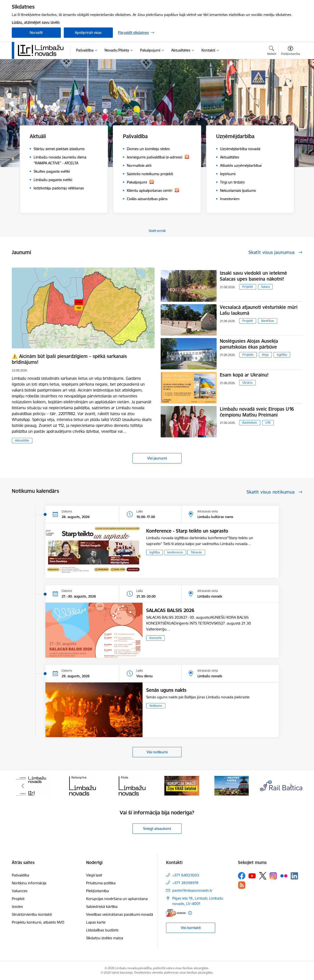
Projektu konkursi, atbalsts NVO (38, 922)
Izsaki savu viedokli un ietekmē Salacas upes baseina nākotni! (253, 276)
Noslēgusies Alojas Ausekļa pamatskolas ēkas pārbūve (249, 344)
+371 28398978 (185, 882)
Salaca (265, 286)
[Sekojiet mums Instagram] (273, 875)
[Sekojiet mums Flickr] (284, 875)
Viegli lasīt (94, 875)
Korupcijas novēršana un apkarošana (117, 898)
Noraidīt (36, 32)
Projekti (247, 286)
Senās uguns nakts (166, 690)
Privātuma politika (101, 883)
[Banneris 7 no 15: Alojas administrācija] (82, 785)
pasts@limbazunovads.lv (192, 890)
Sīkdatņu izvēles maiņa (104, 938)
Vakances (19, 891)
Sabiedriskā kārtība (102, 906)
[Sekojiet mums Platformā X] (262, 875)
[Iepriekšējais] (23, 786)
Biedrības (267, 321)
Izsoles (17, 906)
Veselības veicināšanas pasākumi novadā (119, 914)
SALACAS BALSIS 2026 (170, 610)
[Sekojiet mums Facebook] (241, 875)
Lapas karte (95, 922)
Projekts (248, 354)
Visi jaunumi (157, 458)
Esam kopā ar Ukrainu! (244, 375)
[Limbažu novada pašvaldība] (42, 50)
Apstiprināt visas (88, 32)
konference (175, 552)
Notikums (155, 705)
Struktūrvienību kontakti (32, 914)
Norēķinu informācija (29, 883)
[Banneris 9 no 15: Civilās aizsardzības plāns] (182, 785)
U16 (268, 422)
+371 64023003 (185, 875)
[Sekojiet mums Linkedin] (294, 876)
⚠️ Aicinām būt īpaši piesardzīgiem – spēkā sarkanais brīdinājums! (69, 359)
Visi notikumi (157, 752)
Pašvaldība (20, 875)
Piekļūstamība (97, 891)
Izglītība (282, 354)
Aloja (265, 354)
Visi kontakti (191, 927)
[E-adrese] (176, 913)
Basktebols (249, 422)
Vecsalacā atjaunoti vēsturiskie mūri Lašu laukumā (259, 310)
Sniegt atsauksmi (157, 828)
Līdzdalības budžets (102, 930)
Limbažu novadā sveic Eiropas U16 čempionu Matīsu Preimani (257, 412)
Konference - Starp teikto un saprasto (187, 531)
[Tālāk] (291, 786)
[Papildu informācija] (190, 913)
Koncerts (155, 638)
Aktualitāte (22, 440)
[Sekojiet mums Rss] (241, 885)
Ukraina (247, 382)
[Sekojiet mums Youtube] (252, 875)
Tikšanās (196, 552)
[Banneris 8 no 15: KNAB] (132, 785)
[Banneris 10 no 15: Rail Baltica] (231, 785)
